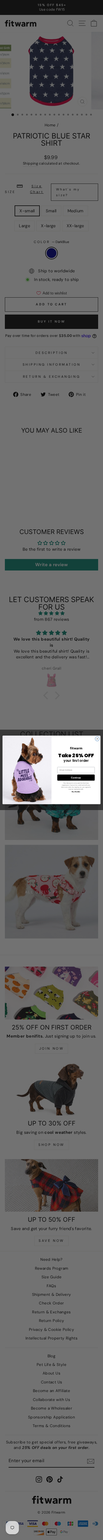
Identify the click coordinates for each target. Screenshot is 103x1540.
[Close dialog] (97, 739)
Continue (76, 777)
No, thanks (76, 792)
